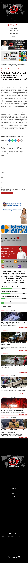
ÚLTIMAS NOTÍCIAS (14, 491)
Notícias (7, 63)
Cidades (13, 63)
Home (2, 63)
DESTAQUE (14, 493)
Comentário (4, 155)
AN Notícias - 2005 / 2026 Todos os (14, 536)
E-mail (3, 177)
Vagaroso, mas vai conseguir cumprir (10, 296)
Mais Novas (23, 144)
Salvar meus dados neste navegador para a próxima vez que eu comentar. (13, 190)
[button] (9, 140)
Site (2, 182)
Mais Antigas (5, 144)
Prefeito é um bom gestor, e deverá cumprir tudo (12, 301)
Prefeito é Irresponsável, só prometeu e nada (12, 286)
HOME (14, 485)
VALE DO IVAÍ (19, 63)
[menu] (1, 2)
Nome (2, 172)
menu (4, 2)
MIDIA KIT (14, 488)
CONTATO (14, 496)
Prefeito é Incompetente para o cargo (10, 291)
